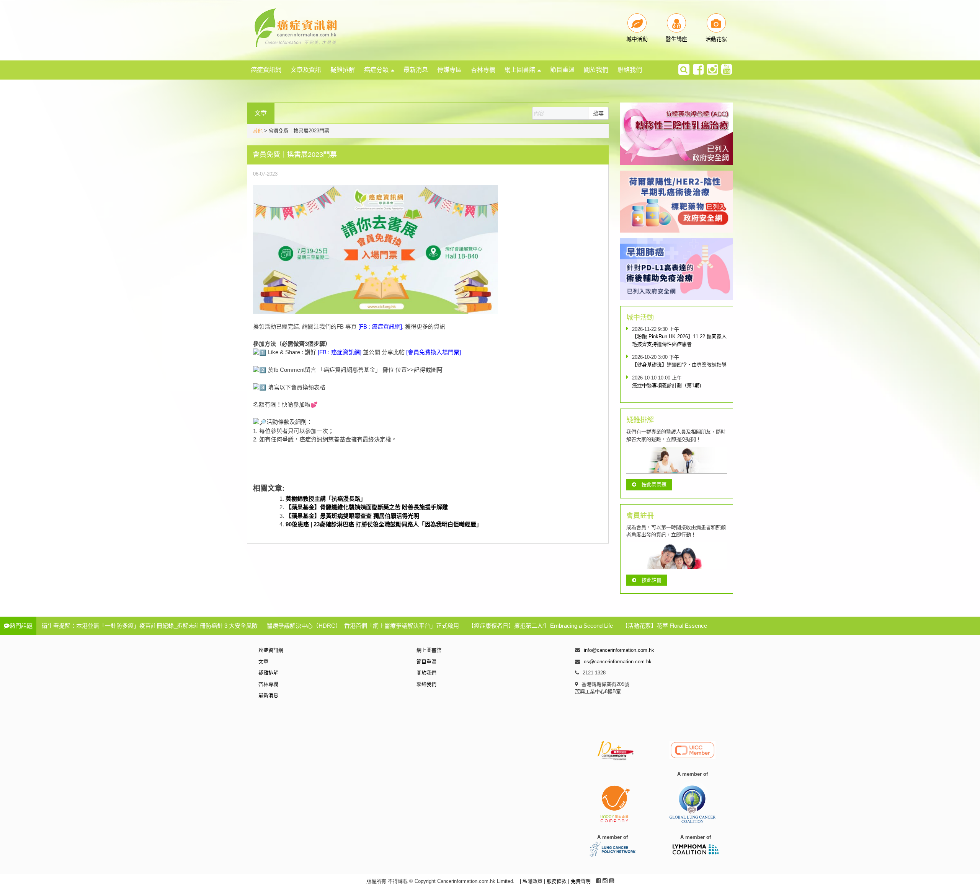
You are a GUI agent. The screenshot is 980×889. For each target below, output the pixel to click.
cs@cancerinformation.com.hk (618, 661)
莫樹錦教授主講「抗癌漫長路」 (326, 498)
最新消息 (415, 70)
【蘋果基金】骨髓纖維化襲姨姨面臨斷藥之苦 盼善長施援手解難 (367, 507)
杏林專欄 (483, 70)
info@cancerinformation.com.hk (619, 650)
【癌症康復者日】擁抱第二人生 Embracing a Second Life (540, 625)
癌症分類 (376, 70)
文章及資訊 (306, 70)
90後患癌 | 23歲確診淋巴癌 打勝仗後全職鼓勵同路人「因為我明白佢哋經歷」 (384, 524)
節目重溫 (562, 70)
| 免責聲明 (579, 881)
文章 (263, 661)
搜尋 (598, 113)
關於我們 (596, 70)
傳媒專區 (449, 70)
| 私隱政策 (532, 881)
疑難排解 (342, 70)
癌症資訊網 (266, 70)
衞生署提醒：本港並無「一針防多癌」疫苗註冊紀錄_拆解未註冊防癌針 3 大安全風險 (150, 625)
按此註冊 (652, 580)
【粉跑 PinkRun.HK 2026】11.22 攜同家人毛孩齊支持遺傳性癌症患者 (679, 340)
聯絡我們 (629, 70)
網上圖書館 (520, 70)
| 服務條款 (556, 881)
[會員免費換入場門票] (433, 352)
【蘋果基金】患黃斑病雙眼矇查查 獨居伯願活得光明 (352, 516)
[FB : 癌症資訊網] (380, 326)
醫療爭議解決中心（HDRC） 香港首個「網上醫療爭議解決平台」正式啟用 (363, 625)
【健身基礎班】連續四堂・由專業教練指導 (679, 365)
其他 (258, 131)
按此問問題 (654, 484)
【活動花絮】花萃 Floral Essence (664, 625)
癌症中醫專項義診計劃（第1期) (666, 385)
